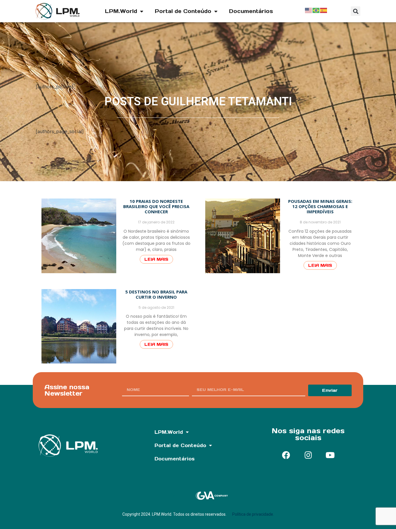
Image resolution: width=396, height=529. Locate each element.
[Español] (324, 10)
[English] (309, 10)
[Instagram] (308, 455)
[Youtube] (330, 455)
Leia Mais (156, 259)
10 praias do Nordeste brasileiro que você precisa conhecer (156, 206)
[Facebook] (286, 455)
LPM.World (121, 11)
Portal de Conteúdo (183, 11)
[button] (355, 11)
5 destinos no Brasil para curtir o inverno (156, 294)
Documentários (251, 11)
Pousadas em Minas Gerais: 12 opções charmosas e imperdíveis (320, 206)
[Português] (316, 10)
